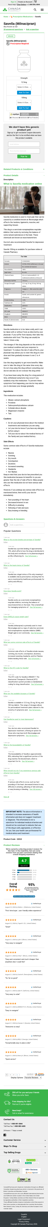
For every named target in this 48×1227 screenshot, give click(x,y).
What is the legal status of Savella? (17, 565)
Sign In (13, 2)
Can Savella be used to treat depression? (19, 719)
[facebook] (5, 1134)
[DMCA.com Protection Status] (24, 1179)
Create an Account (25, 2)
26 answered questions (13, 29)
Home (6, 17)
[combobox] (24, 87)
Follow (5, 542)
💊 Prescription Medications (21, 17)
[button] (24, 116)
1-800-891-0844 (16, 1124)
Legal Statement (24, 1219)
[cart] (35, 1)
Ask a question (32, 29)
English (24, 1217)
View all (6, 797)
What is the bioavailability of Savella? (17, 745)
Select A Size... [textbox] (23, 87)
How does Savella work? (12, 591)
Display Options (17, 1078)
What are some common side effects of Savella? (22, 642)
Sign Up (24, 156)
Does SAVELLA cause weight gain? (16, 617)
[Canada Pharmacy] (12, 9)
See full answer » (31, 556)
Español (24, 1214)
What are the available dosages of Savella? (19, 694)
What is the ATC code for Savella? (16, 668)
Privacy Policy (24, 1222)
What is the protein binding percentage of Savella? (22, 540)
